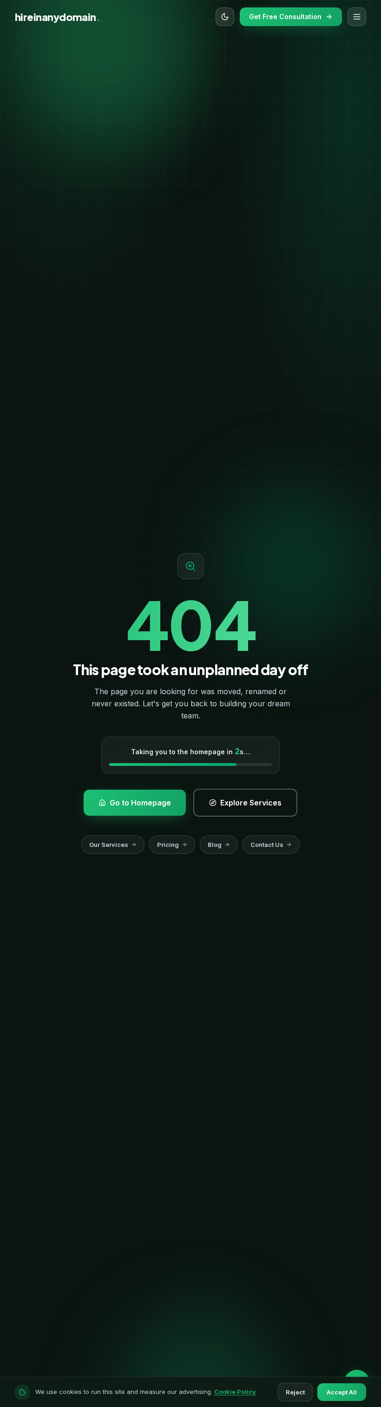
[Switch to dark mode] (225, 16)
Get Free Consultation (285, 16)
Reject (295, 1392)
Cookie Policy (235, 1391)
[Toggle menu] (357, 16)
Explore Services (190, 260)
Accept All (342, 1392)
